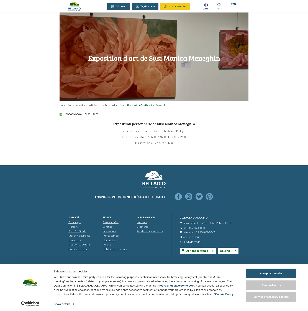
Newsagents (109, 231)
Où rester (121, 6)
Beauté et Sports (77, 231)
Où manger (74, 222)
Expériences (147, 6)
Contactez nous (191, 236)
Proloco (107, 244)
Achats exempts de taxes (150, 231)
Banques (107, 226)
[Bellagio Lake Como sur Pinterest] (209, 197)
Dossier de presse (78, 248)
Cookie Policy (224, 294)
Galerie (225, 250)
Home (63, 105)
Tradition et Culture (79, 244)
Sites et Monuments (79, 235)
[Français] (206, 5)
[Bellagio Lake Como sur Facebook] (178, 197)
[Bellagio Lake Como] (74, 6)
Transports (74, 240)
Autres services (111, 235)
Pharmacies (109, 240)
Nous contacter (177, 6)
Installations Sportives (115, 248)
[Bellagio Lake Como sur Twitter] (199, 197)
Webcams (142, 222)
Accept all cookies (271, 273)
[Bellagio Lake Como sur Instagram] (188, 197)
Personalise (269, 285)
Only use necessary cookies (271, 296)
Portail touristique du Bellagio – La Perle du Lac (93, 105)
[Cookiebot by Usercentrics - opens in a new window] (30, 304)
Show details (62, 303)
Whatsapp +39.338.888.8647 (199, 232)
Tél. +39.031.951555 (194, 227)
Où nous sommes (197, 250)
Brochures (142, 226)
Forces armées (111, 222)
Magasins (73, 226)
